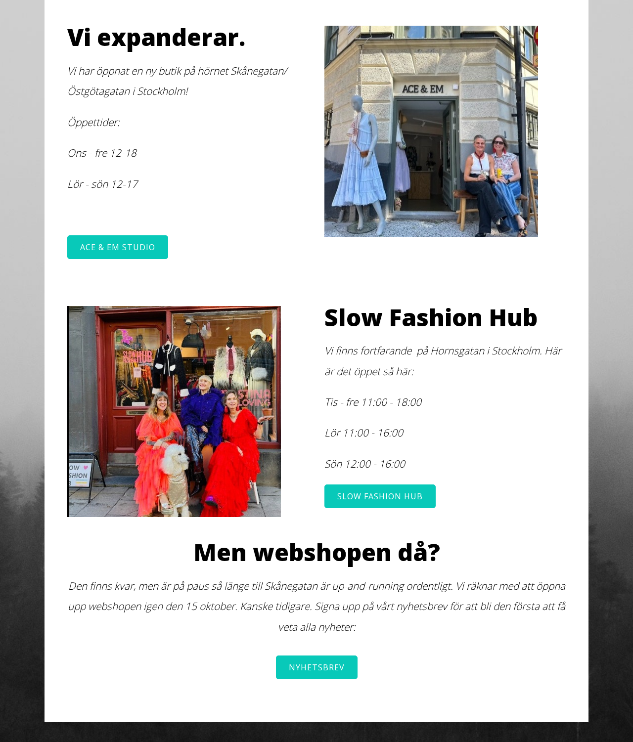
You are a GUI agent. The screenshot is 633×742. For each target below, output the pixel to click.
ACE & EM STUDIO (117, 247)
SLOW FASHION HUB (380, 496)
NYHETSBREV (317, 667)
